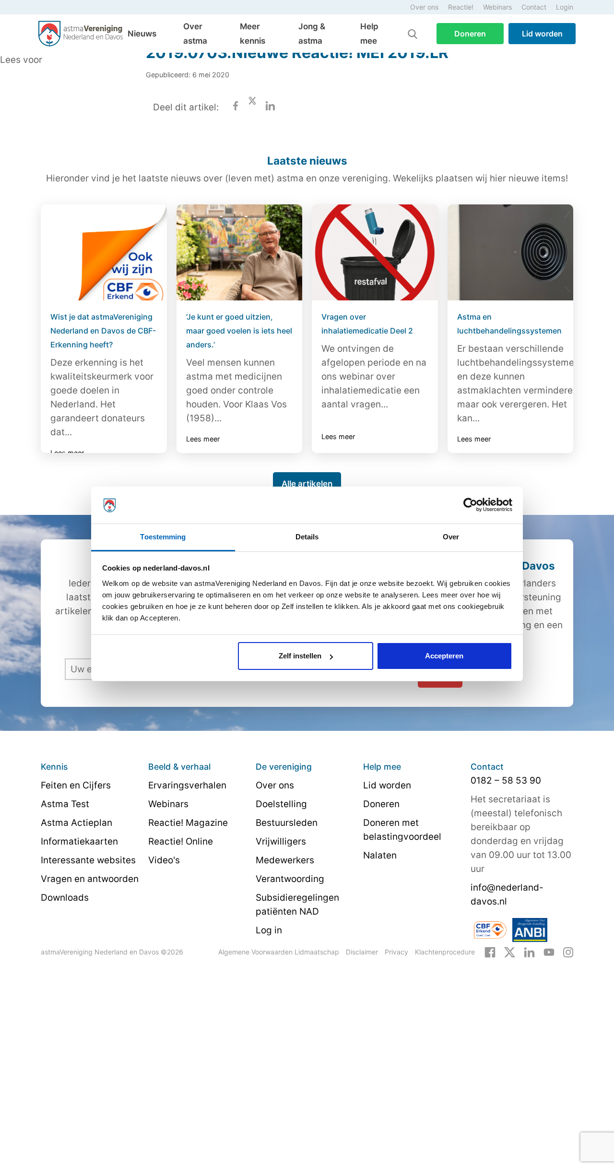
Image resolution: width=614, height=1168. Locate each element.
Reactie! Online (180, 841)
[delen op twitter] (252, 107)
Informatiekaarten (79, 841)
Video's (164, 860)
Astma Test (65, 804)
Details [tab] (307, 537)
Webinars (497, 7)
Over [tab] (451, 537)
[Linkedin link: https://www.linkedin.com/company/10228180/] (529, 951)
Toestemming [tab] (163, 537)
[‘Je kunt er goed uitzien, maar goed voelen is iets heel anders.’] (240, 252)
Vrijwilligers (281, 841)
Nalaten (380, 855)
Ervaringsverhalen (187, 785)
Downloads (65, 897)
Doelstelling (281, 804)
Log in (269, 930)
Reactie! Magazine (188, 822)
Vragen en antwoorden (90, 878)
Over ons (424, 7)
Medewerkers (285, 860)
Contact (533, 7)
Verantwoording (290, 878)
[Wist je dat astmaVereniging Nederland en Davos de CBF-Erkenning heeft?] (104, 252)
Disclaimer (362, 952)
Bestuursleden (287, 822)
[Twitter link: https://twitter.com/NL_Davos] (509, 951)
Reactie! (460, 7)
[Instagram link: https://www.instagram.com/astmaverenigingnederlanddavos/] (568, 951)
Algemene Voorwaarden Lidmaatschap (278, 952)
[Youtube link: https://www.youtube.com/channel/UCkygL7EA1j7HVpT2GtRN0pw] (549, 951)
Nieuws (142, 33)
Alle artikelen (307, 484)
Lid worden (542, 33)
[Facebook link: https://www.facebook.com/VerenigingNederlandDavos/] (490, 951)
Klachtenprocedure (445, 952)
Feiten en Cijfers (76, 785)
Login (564, 7)
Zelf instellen (300, 656)
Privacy (396, 952)
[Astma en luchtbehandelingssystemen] (511, 252)
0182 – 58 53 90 (506, 780)
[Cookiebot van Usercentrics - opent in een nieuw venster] (470, 505)
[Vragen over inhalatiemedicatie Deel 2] (375, 252)
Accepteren (444, 656)
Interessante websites (88, 860)
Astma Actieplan (76, 822)
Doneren (470, 33)
